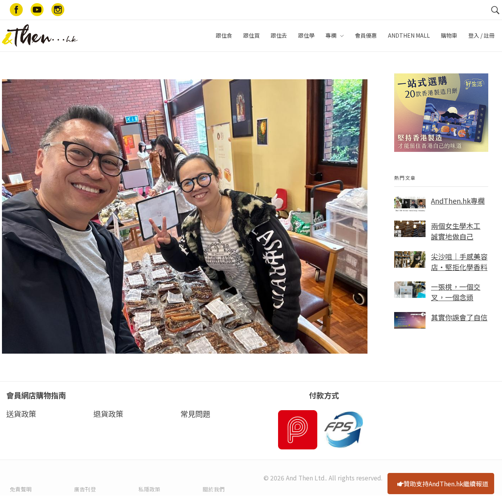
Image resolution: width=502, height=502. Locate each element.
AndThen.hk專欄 (458, 200)
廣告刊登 (85, 489)
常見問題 (195, 413)
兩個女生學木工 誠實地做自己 (455, 231)
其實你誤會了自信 (459, 317)
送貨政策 (21, 413)
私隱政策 (149, 489)
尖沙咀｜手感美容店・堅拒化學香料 (459, 261)
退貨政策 (108, 413)
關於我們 (214, 489)
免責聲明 (21, 489)
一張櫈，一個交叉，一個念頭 (455, 291)
